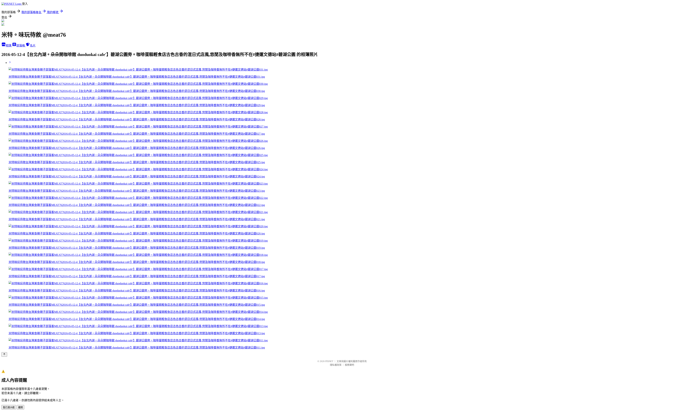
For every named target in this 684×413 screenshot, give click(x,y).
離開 (20, 407)
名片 (33, 45)
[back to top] (4, 354)
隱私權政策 (335, 364)
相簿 (9, 45)
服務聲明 (349, 364)
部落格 (21, 45)
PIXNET (329, 361)
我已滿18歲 (9, 407)
